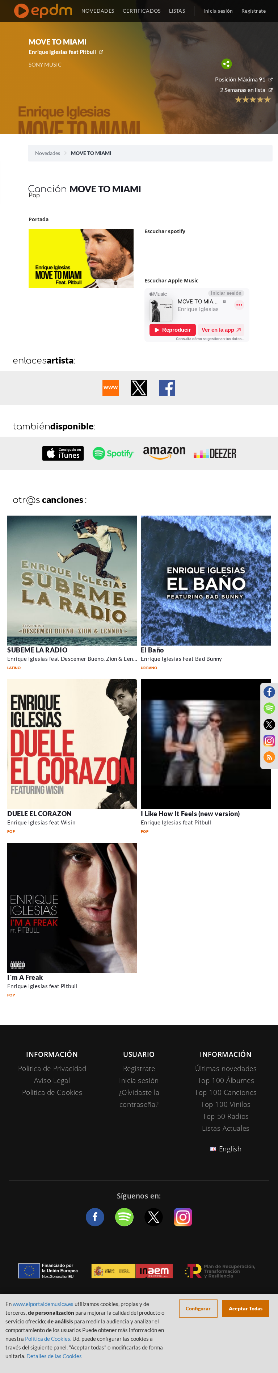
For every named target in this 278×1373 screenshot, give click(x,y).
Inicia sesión (218, 11)
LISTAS (177, 11)
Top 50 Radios (226, 1116)
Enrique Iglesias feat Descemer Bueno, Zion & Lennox (74, 658)
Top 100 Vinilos (226, 1104)
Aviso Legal (52, 1080)
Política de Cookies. (48, 1338)
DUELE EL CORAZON (39, 814)
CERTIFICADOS (142, 11)
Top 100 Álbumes (226, 1080)
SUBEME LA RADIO (37, 650)
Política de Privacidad (52, 1068)
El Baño (152, 650)
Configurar (198, 1308)
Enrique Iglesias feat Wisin (41, 822)
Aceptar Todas (245, 1308)
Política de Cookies (52, 1092)
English (230, 1149)
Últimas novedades (226, 1068)
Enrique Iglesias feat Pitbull (62, 52)
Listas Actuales (226, 1128)
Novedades (47, 153)
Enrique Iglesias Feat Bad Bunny (181, 658)
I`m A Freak (25, 977)
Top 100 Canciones (226, 1092)
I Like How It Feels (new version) (190, 814)
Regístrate (253, 11)
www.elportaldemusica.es (43, 1304)
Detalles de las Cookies (54, 1356)
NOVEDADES (97, 11)
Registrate (139, 1068)
